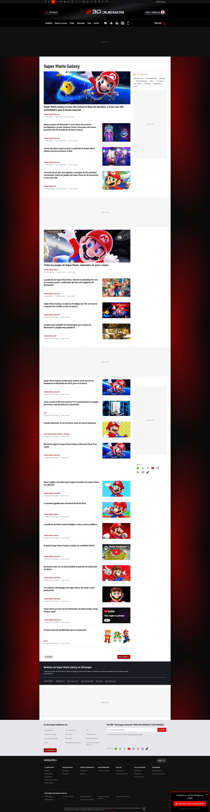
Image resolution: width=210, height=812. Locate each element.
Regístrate (156, 12)
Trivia (72, 23)
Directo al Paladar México (104, 797)
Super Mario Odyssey (52, 493)
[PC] (105, 23)
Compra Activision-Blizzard (92, 744)
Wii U (46, 641)
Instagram (157, 467)
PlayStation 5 (60, 681)
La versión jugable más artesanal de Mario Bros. (65, 503)
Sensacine (83, 771)
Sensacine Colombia (87, 800)
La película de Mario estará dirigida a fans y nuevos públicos (70, 524)
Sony (46, 743)
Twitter (143, 467)
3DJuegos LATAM (67, 796)
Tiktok (148, 472)
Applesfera (48, 777)
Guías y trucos (61, 23)
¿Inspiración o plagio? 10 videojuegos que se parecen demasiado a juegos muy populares (67, 326)
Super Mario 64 (50, 186)
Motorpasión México (123, 796)
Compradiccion (139, 777)
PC (87, 730)
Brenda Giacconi (61, 141)
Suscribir (162, 730)
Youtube (153, 467)
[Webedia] (50, 760)
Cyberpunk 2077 (50, 336)
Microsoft (99, 681)
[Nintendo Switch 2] (122, 23)
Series (96, 23)
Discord (143, 472)
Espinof (82, 774)
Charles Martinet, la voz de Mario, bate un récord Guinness (70, 423)
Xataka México (49, 796)
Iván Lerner (59, 117)
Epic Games (138, 84)
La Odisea (160, 81)
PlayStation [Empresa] (73, 743)
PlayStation (157, 84)
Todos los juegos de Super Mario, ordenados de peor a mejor (76, 265)
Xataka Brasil (48, 800)
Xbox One (68, 734)
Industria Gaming (50, 734)
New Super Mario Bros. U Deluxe (56, 434)
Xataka (46, 771)
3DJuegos (105, 11)
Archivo (49, 657)
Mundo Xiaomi (48, 783)
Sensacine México (86, 796)
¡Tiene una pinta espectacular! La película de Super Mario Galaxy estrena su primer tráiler (69, 149)
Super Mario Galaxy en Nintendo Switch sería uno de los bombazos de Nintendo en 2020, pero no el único (69, 382)
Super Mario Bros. (51, 270)
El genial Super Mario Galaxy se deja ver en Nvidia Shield (69, 545)
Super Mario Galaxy (52, 114)
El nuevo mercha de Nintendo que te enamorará (65, 630)
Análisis (49, 23)
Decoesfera (138, 774)
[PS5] (111, 23)
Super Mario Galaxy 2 (52, 620)
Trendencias (138, 771)
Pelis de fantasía (141, 81)
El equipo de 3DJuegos (51, 317)
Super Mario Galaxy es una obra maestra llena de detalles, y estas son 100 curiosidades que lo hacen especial (83, 108)
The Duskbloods (151, 78)
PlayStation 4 (91, 734)
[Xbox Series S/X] (117, 23)
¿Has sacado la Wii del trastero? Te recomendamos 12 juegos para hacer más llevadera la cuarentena (71, 403)
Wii (45, 413)
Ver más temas (50, 750)
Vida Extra (65, 774)
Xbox (135, 86)
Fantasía (162, 78)
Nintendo (148, 84)
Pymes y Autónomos (158, 774)
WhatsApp (138, 467)
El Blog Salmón (156, 771)
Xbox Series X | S (72, 681)
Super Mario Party (51, 535)
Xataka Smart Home (50, 780)
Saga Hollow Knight (87, 681)
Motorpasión (120, 771)
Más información (110, 810)
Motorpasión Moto (122, 774)
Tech (89, 23)
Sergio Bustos (61, 272)
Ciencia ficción (138, 78)
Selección (81, 23)
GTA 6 (152, 81)
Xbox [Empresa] (110, 681)
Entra (148, 12)
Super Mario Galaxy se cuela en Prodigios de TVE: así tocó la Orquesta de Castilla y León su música (70, 305)
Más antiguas (124, 657)
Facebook (148, 467)
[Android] (128, 23)
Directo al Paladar (104, 771)
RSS (138, 472)
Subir (160, 760)
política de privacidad (135, 734)
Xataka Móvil (48, 774)
